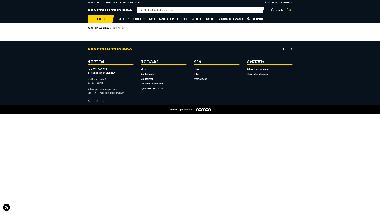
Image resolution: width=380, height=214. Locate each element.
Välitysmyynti (255, 19)
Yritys (196, 74)
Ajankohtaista (271, 2)
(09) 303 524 (100, 69)
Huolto (209, 19)
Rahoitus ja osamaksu (230, 19)
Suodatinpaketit (148, 74)
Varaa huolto (93, 2)
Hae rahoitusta (110, 2)
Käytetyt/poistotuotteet (130, 2)
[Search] (140, 9)
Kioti (152, 19)
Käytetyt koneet (168, 19)
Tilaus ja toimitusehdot (258, 74)
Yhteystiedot (286, 2)
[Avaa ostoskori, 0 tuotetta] (289, 10)
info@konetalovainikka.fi (101, 72)
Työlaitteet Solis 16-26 (152, 88)
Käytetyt (145, 69)
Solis (122, 19)
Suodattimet (147, 78)
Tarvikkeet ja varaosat (152, 83)
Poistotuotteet (192, 19)
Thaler (137, 19)
